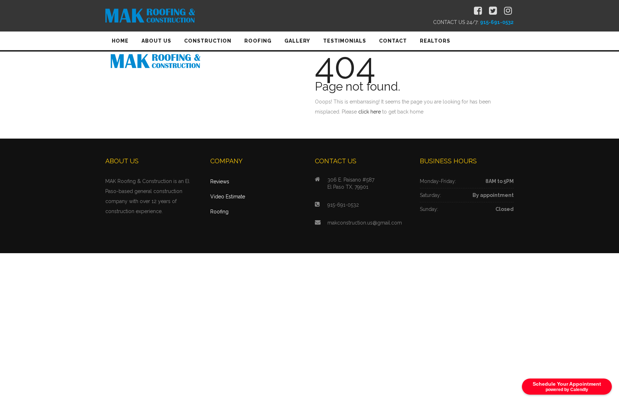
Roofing (219, 212)
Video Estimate (227, 196)
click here (369, 112)
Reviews (219, 181)
